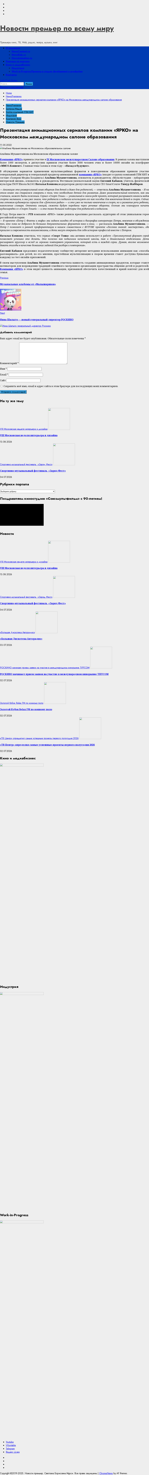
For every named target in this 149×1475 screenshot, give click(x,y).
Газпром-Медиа (14, 108)
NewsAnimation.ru (22, 58)
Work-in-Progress (47, 71)
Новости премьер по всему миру (57, 28)
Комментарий (9, 363)
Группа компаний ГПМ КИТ (20, 112)
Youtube (10, 1442)
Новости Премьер (15, 122)
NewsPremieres (14, 105)
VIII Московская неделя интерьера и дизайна (23, 429)
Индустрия (18, 68)
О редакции (13, 48)
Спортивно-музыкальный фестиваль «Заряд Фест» (26, 464)
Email (4, 374)
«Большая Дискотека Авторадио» (17, 632)
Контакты (11, 74)
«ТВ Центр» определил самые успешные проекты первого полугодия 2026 (39, 738)
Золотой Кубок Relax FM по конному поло (21, 703)
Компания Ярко (13, 118)
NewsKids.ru (19, 54)
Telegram (10, 1448)
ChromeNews (106, 1473)
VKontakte (11, 1445)
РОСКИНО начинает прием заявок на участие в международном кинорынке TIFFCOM (44, 667)
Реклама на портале (18, 61)
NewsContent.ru (21, 51)
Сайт (3, 380)
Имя (3, 368)
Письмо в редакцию (11, 87)
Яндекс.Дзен (13, 1452)
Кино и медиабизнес (18, 64)
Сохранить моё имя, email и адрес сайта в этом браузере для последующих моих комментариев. (60, 386)
